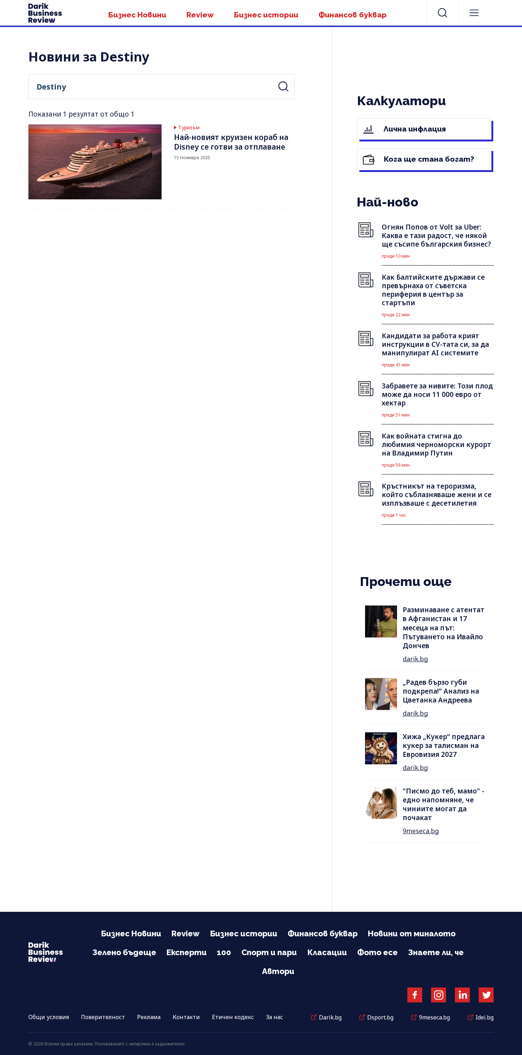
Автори (278, 971)
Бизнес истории (266, 14)
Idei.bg (484, 1017)
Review (200, 14)
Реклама (149, 1017)
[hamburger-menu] (474, 12)
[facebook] (414, 994)
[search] (442, 12)
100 (224, 952)
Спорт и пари (269, 952)
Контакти (186, 1017)
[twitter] (486, 994)
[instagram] (438, 994)
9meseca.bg (421, 831)
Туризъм (189, 127)
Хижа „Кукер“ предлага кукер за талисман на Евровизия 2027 (444, 745)
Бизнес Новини (137, 14)
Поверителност (103, 1017)
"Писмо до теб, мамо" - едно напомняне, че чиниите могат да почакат (443, 804)
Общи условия (48, 1017)
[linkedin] (462, 994)
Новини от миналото (412, 933)
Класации (327, 952)
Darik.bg (330, 1017)
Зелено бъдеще (124, 952)
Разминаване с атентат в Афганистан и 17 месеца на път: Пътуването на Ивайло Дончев (443, 627)
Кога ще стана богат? (428, 159)
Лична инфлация (414, 128)
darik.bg (415, 659)
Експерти (187, 952)
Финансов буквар (353, 14)
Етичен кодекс (233, 1017)
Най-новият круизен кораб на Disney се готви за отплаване (231, 142)
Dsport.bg (380, 1017)
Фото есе (377, 952)
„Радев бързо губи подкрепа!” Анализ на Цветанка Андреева (441, 691)
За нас (274, 1017)
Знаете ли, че (436, 952)
